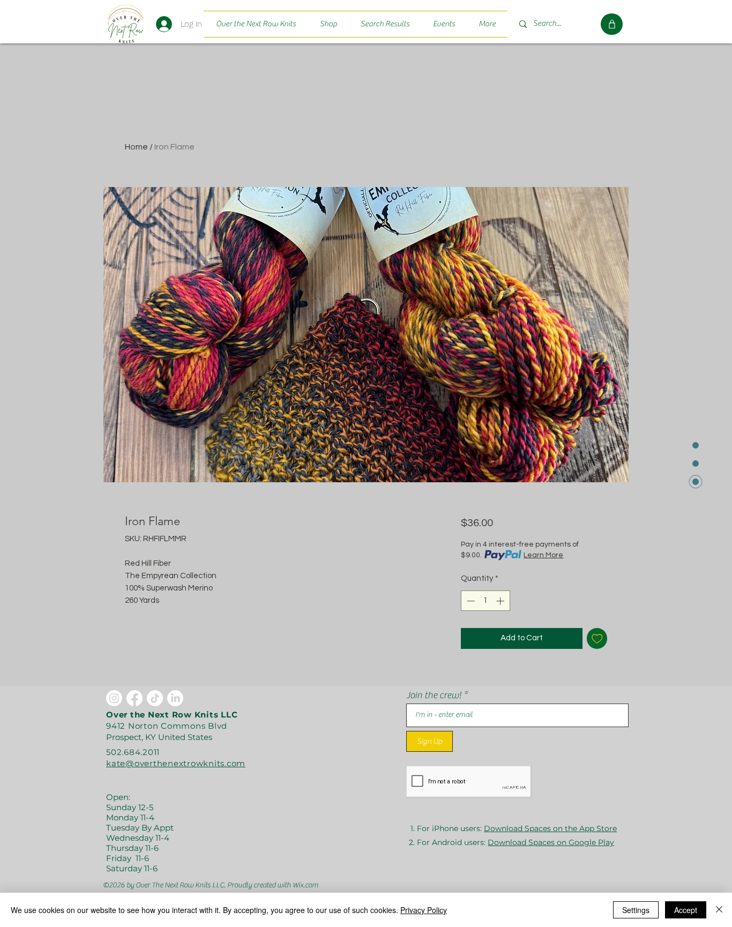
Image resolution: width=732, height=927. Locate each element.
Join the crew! (433, 695)
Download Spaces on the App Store (550, 828)
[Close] (719, 909)
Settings (635, 909)
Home (136, 147)
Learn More (543, 555)
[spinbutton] (485, 601)
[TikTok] (155, 698)
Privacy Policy (423, 909)
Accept (685, 909)
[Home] (125, 23)
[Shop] (612, 24)
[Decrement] (469, 601)
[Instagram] (114, 698)
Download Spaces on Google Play (551, 842)
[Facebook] (134, 698)
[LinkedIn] (175, 698)
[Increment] (501, 601)
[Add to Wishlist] (597, 638)
